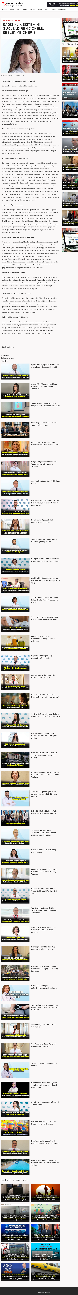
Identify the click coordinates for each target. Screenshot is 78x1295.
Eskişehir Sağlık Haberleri (11, 21)
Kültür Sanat (62, 9)
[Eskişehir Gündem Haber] (12, 4)
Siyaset (40, 9)
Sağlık (54, 9)
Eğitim (47, 9)
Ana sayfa (4, 9)
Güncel (12, 9)
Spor (18, 9)
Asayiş (25, 9)
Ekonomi (32, 9)
